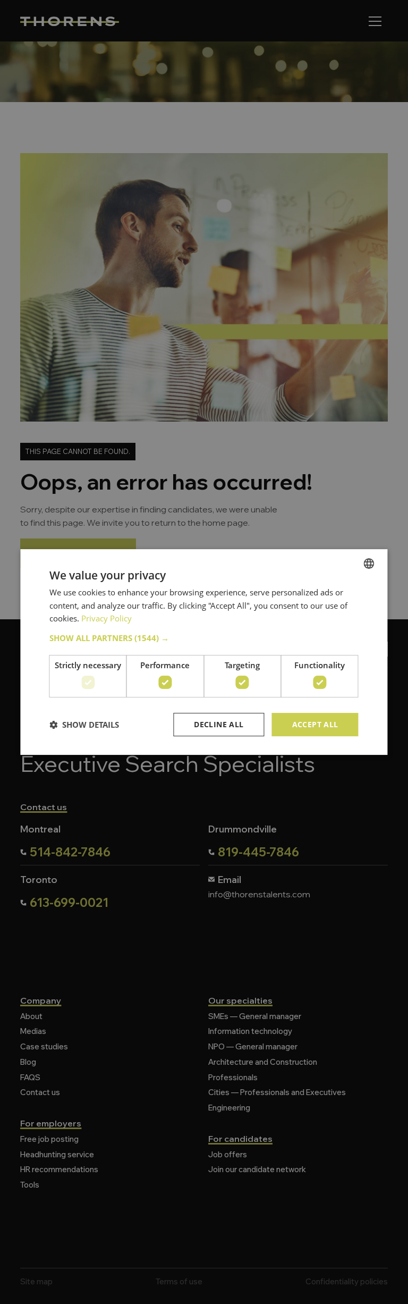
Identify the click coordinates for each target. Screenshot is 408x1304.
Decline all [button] (218, 724)
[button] (203, 638)
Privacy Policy (106, 618)
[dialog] (204, 652)
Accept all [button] (315, 724)
